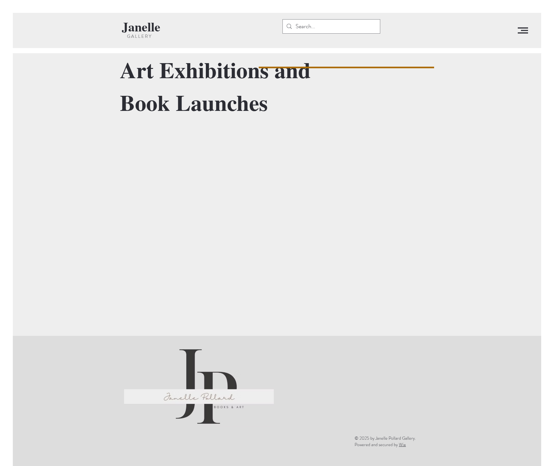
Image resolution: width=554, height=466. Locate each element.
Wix (402, 444)
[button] (523, 30)
